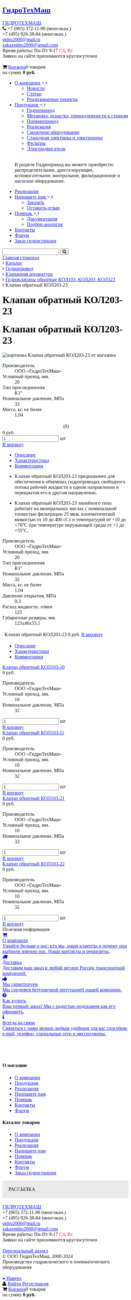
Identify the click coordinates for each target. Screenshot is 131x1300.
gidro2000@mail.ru (21, 39)
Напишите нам (30, 1094)
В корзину (13, 727)
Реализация (26, 1088)
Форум (22, 1110)
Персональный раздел (25, 1250)
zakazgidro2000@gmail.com (30, 45)
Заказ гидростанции (35, 1172)
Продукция (26, 1083)
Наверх (13, 1278)
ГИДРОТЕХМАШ (21, 23)
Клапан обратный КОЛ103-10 (33, 667)
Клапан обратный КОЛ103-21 (33, 798)
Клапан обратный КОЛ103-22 (33, 863)
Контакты (25, 1105)
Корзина (17, 67)
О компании (27, 1077)
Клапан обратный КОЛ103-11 (33, 732)
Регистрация (35, 1283)
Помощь (23, 1099)
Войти (15, 1283)
